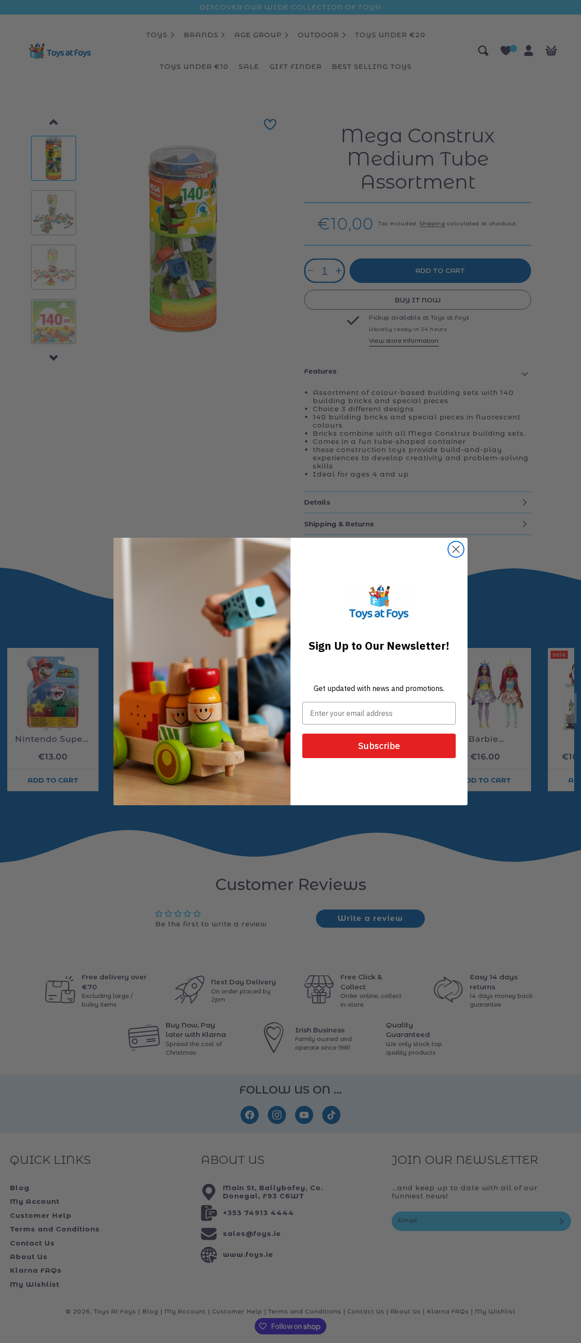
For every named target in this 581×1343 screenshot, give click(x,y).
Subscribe (379, 746)
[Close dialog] (456, 549)
